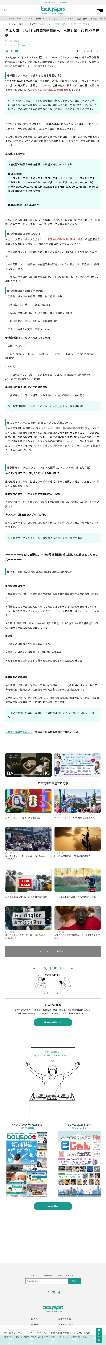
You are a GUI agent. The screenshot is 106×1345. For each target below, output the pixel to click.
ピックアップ (29, 24)
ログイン (35, 1318)
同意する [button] (99, 1335)
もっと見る (53, 1206)
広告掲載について (66, 1324)
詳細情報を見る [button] (79, 1337)
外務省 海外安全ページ (19, 732)
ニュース (17, 24)
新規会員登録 (64, 1318)
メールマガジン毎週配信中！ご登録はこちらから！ (53, 1275)
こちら (58, 406)
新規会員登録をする (53, 1022)
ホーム (8, 24)
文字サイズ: (81, 51)
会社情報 (35, 1324)
